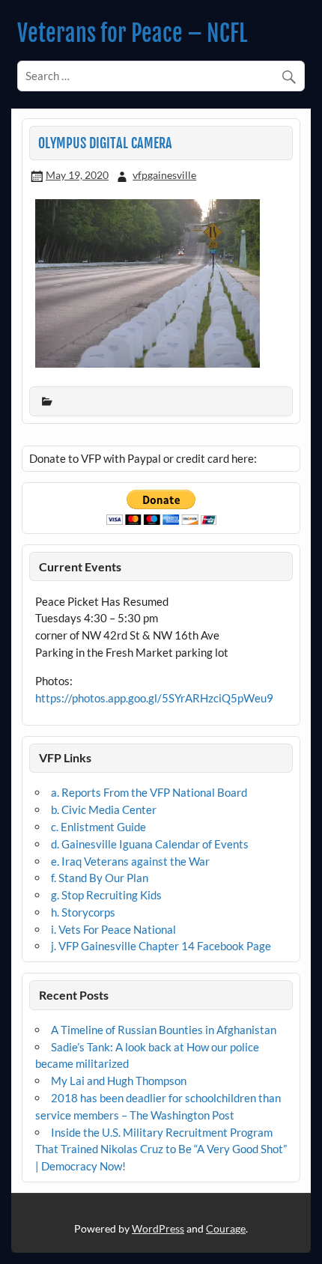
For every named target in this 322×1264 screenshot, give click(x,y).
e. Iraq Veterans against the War (130, 861)
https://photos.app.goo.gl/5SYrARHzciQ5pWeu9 (154, 698)
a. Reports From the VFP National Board (149, 792)
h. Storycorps (83, 912)
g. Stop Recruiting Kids (106, 895)
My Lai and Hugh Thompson (118, 1080)
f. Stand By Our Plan (99, 877)
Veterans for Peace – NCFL (132, 33)
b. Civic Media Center (104, 809)
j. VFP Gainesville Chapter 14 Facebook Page (161, 945)
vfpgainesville (164, 174)
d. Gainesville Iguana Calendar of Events (150, 844)
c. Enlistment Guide (98, 826)
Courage (226, 1228)
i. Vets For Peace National (113, 929)
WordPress (158, 1228)
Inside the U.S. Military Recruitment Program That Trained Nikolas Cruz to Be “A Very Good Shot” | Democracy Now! (161, 1149)
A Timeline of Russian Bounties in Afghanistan (163, 1029)
